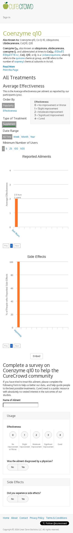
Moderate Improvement (36, 445)
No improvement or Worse (13, 446)
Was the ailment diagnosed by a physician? (30, 461)
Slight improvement (24, 445)
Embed (36, 356)
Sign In (6, 17)
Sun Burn (15, 232)
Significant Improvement (48, 445)
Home (6, 517)
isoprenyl (19, 61)
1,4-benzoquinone (51, 54)
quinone (20, 58)
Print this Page (10, 69)
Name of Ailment (11, 400)
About (14, 517)
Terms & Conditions (56, 517)
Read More (9, 66)
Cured (60, 444)
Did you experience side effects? (24, 493)
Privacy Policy (37, 517)
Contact (23, 517)
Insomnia (18, 333)
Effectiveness (14, 426)
